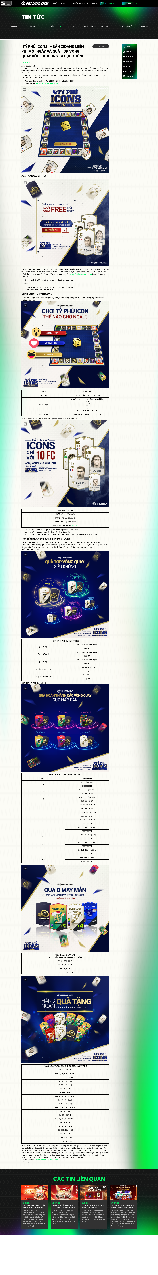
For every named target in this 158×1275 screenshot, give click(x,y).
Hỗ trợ (128, 47)
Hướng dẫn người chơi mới (79, 3)
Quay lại (101, 46)
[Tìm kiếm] (102, 3)
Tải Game (129, 3)
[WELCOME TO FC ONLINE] (35, 3)
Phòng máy (144, 26)
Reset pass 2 (130, 61)
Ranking (128, 51)
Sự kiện (32, 26)
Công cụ (94, 3)
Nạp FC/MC (112, 3)
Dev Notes (70, 26)
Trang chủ (53, 3)
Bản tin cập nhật (106, 26)
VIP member (129, 56)
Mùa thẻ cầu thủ (125, 26)
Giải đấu (51, 26)
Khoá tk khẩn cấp (129, 71)
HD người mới (130, 76)
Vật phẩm (14, 26)
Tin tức (62, 3)
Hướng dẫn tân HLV (88, 26)
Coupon (128, 66)
